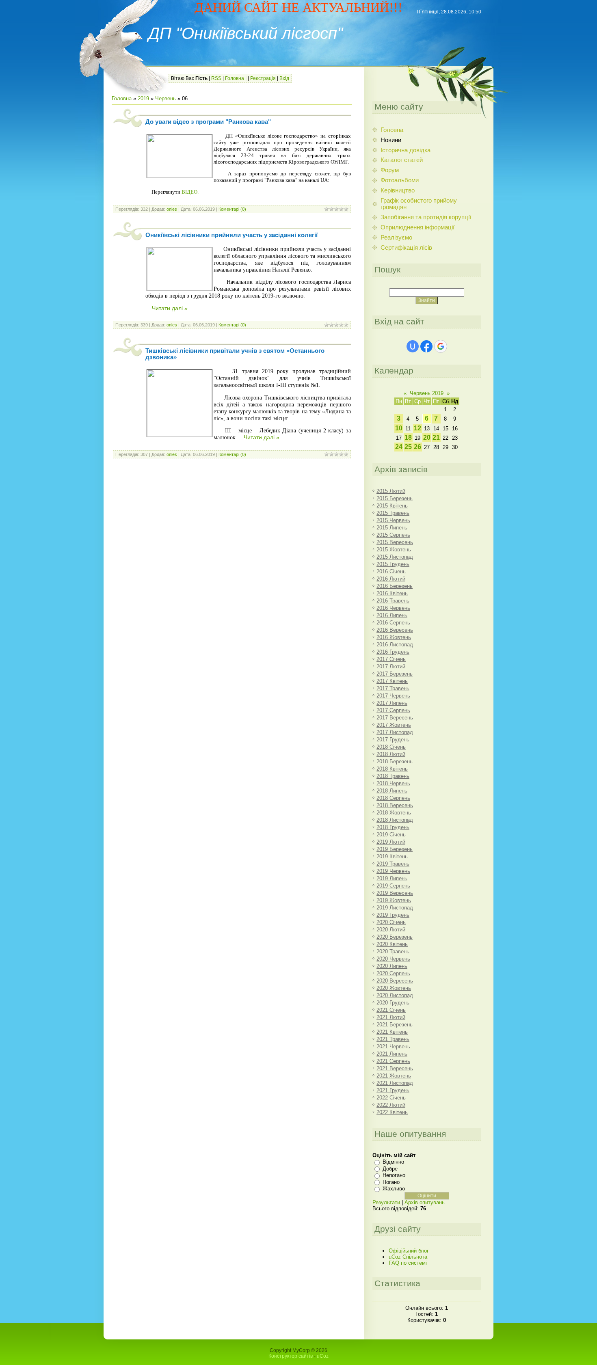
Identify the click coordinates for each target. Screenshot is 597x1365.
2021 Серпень (393, 1061)
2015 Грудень (392, 564)
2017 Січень (391, 659)
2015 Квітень (392, 506)
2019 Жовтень (393, 900)
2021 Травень (392, 1039)
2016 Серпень (393, 623)
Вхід (284, 78)
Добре (390, 1169)
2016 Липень (391, 615)
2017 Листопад (394, 732)
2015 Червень (393, 520)
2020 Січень (391, 922)
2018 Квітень (392, 769)
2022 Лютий (390, 1105)
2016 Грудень (392, 652)
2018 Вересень (394, 805)
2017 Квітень (392, 681)
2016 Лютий (390, 579)
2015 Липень (391, 528)
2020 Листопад (394, 995)
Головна (234, 78)
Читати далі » (170, 308)
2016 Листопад (394, 644)
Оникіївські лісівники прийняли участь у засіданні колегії (231, 235)
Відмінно (393, 1162)
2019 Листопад (394, 908)
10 (398, 428)
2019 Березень (394, 849)
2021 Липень (391, 1054)
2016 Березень (394, 586)
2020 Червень (393, 959)
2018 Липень (391, 791)
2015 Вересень (394, 542)
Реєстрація (263, 78)
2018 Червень (393, 783)
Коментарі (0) (232, 209)
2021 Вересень (394, 1068)
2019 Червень (393, 871)
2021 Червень (393, 1046)
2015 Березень (394, 498)
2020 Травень (392, 951)
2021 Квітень (392, 1032)
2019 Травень (392, 864)
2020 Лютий (390, 930)
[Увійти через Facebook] (426, 346)
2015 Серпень (393, 535)
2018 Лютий (390, 754)
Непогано (394, 1175)
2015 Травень (392, 513)
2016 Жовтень (393, 637)
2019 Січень (391, 835)
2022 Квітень (392, 1112)
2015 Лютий (390, 491)
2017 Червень (393, 696)
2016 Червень (393, 608)
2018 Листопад (394, 820)
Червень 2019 (426, 393)
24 (398, 446)
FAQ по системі (408, 1263)
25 (408, 446)
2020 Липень (391, 966)
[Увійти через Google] (440, 346)
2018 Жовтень (393, 813)
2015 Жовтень (393, 549)
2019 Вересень (394, 893)
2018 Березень (394, 761)
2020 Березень (394, 937)
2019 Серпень (393, 886)
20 (426, 437)
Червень (165, 98)
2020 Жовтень (393, 988)
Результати (386, 1202)
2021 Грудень (392, 1090)
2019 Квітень (392, 856)
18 (408, 437)
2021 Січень (391, 1010)
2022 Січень (391, 1098)
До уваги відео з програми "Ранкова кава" (208, 122)
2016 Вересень (394, 630)
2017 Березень (394, 674)
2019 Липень (391, 878)
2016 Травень (392, 601)
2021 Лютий (390, 1017)
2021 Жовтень (393, 1076)
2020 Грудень (392, 1003)
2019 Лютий (390, 842)
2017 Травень (392, 688)
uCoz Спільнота (408, 1257)
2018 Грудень (392, 827)
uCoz (323, 1356)
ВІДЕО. (190, 192)
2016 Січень (391, 571)
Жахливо (394, 1189)
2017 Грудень (392, 739)
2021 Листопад (394, 1083)
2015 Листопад (394, 557)
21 (436, 437)
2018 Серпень (393, 798)
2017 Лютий (390, 666)
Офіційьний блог (409, 1251)
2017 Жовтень (393, 725)
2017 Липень (391, 703)
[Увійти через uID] (413, 346)
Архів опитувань (424, 1202)
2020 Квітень (392, 944)
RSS (216, 78)
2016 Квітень (392, 593)
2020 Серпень (393, 973)
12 (417, 428)
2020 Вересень (394, 981)
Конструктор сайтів (290, 1356)
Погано (391, 1182)
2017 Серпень (393, 710)
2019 (143, 98)
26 (417, 446)
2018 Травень (392, 776)
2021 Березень (394, 1025)
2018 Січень (391, 747)
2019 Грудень (392, 915)
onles (172, 209)
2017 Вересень (394, 718)
